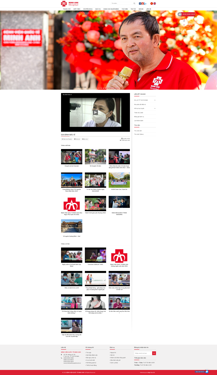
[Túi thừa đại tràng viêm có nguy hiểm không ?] (71, 302)
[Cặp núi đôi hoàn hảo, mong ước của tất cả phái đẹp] (71, 325)
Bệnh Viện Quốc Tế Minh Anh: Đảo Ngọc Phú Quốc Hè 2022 (71, 213)
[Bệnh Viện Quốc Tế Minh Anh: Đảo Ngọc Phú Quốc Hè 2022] (71, 209)
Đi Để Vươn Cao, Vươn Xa (119, 189)
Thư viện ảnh (138, 131)
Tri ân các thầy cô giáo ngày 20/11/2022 (95, 190)
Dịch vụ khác (114, 362)
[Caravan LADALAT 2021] (95, 255)
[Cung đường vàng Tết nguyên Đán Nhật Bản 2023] (71, 180)
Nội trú (112, 355)
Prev (202, 86)
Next (205, 86)
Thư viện (125, 9)
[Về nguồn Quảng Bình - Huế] (71, 226)
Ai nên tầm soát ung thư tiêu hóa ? (119, 312)
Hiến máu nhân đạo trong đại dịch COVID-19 (119, 288)
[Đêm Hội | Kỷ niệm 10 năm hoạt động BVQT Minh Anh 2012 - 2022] (119, 157)
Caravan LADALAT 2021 (95, 264)
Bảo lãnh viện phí (115, 360)
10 (118, 88)
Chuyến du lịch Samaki (72, 166)
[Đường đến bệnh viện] (184, 25)
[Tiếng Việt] (151, 3)
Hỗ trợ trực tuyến (139, 108)
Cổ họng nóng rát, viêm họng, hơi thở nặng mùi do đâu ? (95, 312)
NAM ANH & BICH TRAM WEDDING (119, 213)
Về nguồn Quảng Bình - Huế (71, 236)
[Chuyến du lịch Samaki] (71, 157)
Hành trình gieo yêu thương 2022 (95, 213)
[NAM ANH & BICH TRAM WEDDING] (119, 202)
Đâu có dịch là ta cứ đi (72, 288)
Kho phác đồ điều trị (140, 104)
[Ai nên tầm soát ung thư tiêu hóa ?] (119, 302)
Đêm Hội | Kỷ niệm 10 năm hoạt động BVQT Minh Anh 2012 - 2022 (119, 166)
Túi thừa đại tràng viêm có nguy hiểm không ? (72, 312)
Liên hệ (148, 9)
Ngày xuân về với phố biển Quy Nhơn (71, 265)
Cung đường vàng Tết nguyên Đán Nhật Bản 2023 (71, 190)
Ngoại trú (113, 352)
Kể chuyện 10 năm (95, 166)
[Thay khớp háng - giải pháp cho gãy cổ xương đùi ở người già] (95, 279)
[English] (154, 3)
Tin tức (133, 9)
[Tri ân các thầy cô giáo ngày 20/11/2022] (95, 180)
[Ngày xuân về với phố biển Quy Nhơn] (71, 255)
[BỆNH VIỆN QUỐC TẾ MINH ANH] (69, 3)
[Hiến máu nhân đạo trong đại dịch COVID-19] (119, 279)
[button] (95, 112)
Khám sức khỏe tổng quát (118, 357)
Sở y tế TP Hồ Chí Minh (141, 100)
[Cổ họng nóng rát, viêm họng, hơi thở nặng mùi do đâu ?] (95, 302)
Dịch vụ (98, 9)
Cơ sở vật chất (90, 360)
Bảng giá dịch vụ (139, 116)
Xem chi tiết (14, 65)
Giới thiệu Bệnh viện (91, 355)
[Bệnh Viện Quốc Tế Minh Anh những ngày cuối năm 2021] (119, 261)
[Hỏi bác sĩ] (184, 30)
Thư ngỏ (88, 352)
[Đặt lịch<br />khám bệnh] (184, 20)
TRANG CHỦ (67, 9)
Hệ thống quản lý (91, 362)
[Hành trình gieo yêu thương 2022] (95, 204)
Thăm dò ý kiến (138, 112)
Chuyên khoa (87, 9)
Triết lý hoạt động (91, 365)
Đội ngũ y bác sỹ (91, 357)
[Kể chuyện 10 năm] (95, 157)
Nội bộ (141, 9)
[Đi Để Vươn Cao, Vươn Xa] (119, 180)
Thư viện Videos (139, 134)
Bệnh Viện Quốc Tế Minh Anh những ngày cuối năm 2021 (119, 265)
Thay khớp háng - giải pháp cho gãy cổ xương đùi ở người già (95, 288)
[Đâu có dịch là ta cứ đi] (71, 279)
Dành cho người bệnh (111, 9)
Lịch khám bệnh (138, 120)
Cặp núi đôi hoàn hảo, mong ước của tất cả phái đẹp (71, 335)
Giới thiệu (76, 9)
